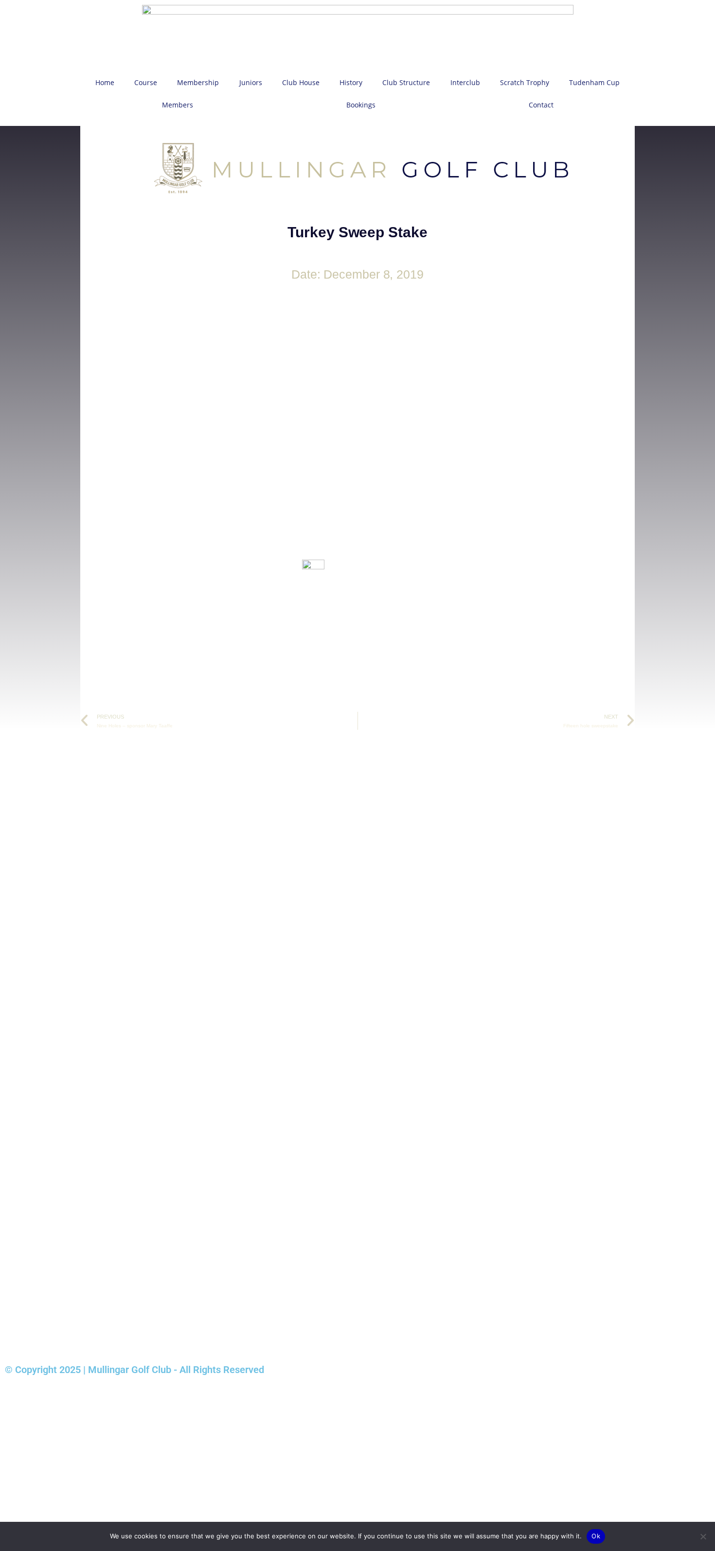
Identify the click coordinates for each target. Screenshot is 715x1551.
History (351, 82)
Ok (595, 1536)
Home (104, 82)
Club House (301, 82)
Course (145, 82)
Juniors (250, 82)
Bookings (360, 104)
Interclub (465, 82)
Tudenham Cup (594, 82)
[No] (703, 1536)
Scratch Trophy (524, 82)
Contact (541, 104)
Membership (198, 82)
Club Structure (406, 82)
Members (177, 104)
